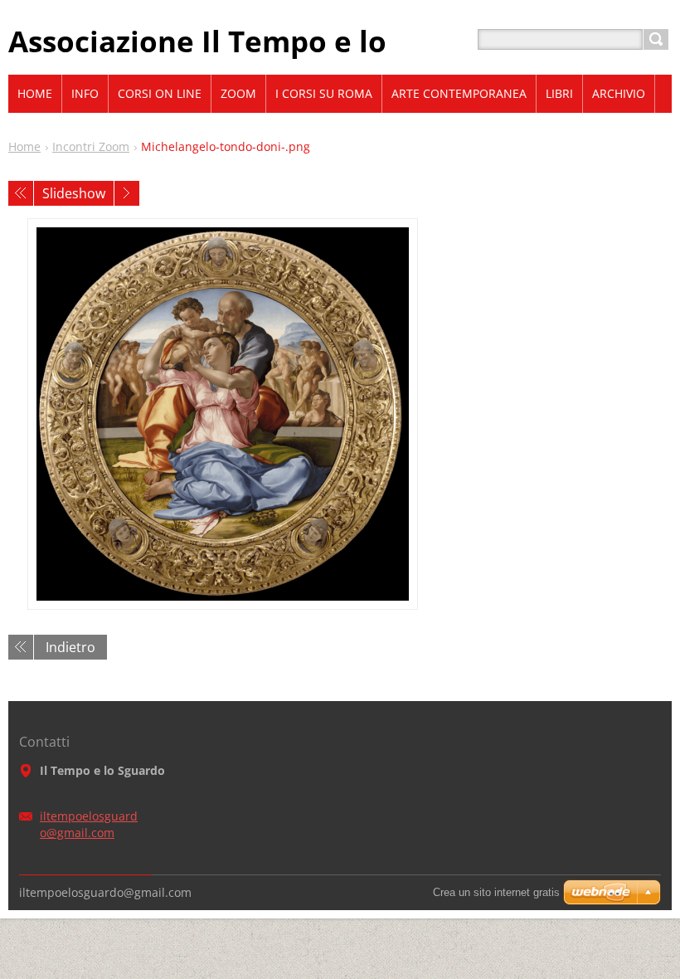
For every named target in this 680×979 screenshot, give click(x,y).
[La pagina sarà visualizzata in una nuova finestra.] (222, 414)
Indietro (70, 647)
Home (24, 146)
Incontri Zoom (90, 146)
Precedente (20, 193)
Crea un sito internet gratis (496, 892)
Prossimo (126, 193)
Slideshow (73, 193)
